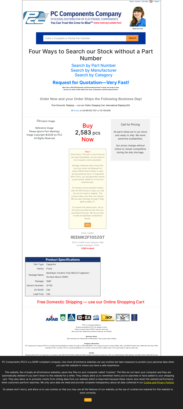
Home (132, 1)
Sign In (157, 1)
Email (76, 110)
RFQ (88, 225)
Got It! (88, 400)
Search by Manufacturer (94, 70)
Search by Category (94, 75)
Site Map (145, 1)
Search (132, 38)
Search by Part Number (93, 65)
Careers (138, 1)
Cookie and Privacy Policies (159, 382)
